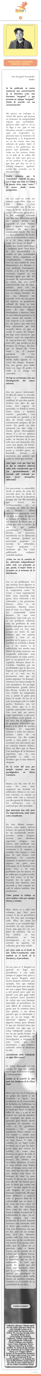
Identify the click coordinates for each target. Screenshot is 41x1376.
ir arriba (34, 1372)
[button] (20, 17)
